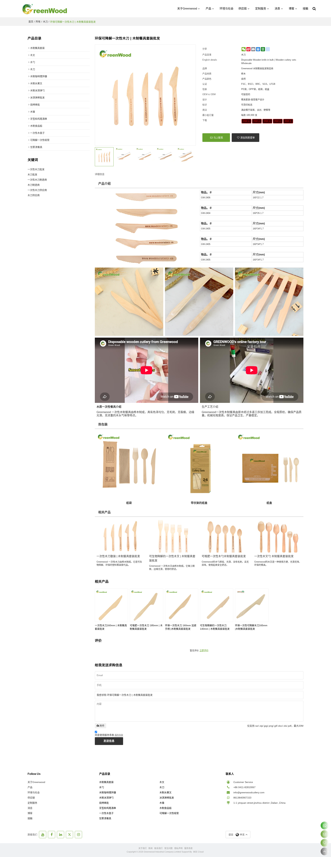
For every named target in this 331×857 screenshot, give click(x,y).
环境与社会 (226, 8)
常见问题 (168, 848)
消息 (277, 8)
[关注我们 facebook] (51, 834)
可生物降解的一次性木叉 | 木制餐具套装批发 (172, 558)
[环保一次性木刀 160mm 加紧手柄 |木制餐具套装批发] (181, 605)
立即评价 (203, 650)
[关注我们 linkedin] (60, 834)
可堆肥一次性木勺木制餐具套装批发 (224, 556)
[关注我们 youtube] (42, 834)
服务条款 (119, 735)
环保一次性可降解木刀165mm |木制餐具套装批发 (251, 627)
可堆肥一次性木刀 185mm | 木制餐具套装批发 (146, 627)
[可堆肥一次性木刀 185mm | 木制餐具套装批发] (146, 605)
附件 (102, 725)
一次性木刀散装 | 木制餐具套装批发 (118, 556)
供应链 (242, 8)
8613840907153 (242, 797)
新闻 (150, 848)
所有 (38, 21)
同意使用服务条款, (109, 735)
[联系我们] (324, 834)
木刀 (45, 21)
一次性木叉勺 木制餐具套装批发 (274, 556)
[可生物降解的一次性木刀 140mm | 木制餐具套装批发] (216, 605)
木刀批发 (32, 174)
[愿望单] (324, 843)
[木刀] (246, 121)
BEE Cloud (198, 852)
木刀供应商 (34, 195)
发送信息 (108, 740)
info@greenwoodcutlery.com (248, 792)
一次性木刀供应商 (37, 190)
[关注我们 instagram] (78, 834)
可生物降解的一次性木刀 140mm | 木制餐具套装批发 (215, 627)
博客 (291, 8)
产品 (208, 8)
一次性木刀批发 (36, 169)
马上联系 (218, 137)
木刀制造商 (34, 184)
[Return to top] (324, 851)
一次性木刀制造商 (37, 179)
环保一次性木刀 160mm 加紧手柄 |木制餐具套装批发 (180, 627)
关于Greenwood (187, 8)
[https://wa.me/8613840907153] (324, 825)
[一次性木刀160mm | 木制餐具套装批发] (111, 605)
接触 (305, 8)
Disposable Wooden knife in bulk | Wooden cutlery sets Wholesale (268, 62)
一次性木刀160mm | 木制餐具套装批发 (111, 627)
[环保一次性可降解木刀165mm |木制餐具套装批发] (251, 605)
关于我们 (142, 848)
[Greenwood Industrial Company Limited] (44, 9)
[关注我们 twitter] (69, 834)
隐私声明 (178, 848)
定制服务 (260, 8)
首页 (30, 21)
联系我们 (158, 848)
